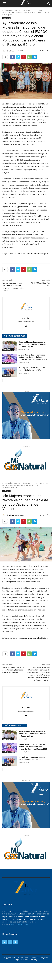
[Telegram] (34, 57)
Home (4, 10)
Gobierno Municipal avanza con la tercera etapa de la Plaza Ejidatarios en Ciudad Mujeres (33, 344)
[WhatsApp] (29, 57)
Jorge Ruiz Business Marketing (26, 960)
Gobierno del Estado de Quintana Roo (21, 10)
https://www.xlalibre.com (26, 322)
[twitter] (26, 326)
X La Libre (10, 51)
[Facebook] (12, 57)
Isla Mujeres (40, 10)
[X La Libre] (4, 51)
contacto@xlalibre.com (19, 924)
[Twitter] (18, 57)
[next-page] (7, 380)
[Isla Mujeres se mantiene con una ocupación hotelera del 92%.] (9, 372)
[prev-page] (3, 380)
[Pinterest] (23, 57)
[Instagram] (15, 942)
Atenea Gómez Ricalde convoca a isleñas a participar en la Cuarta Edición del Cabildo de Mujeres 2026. (33, 357)
